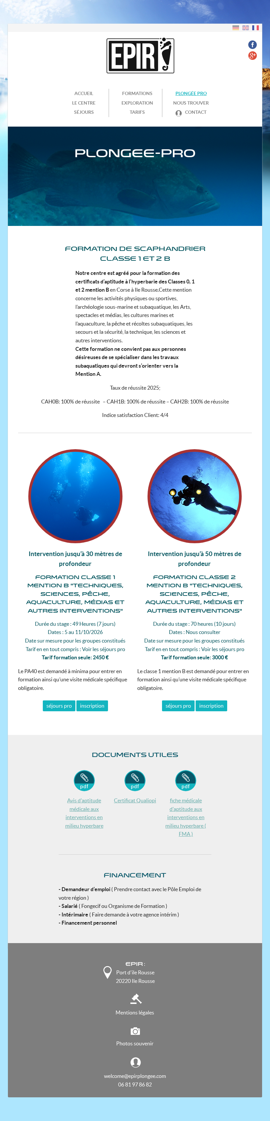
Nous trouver (191, 103)
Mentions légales (135, 1012)
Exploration (137, 103)
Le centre (83, 103)
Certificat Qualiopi (135, 800)
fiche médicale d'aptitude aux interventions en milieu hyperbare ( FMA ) (185, 817)
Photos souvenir (134, 1043)
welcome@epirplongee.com (135, 1076)
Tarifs (137, 112)
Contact (195, 112)
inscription (92, 706)
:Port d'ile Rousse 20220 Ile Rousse (135, 972)
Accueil (83, 93)
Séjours (84, 112)
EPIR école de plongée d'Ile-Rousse (132, 55)
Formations (137, 93)
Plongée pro (191, 93)
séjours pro (59, 706)
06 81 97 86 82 (135, 1084)
